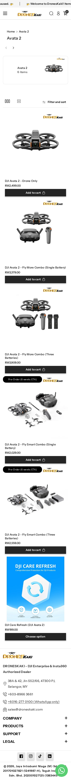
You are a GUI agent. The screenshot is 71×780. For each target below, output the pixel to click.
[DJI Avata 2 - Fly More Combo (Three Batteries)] (35, 318)
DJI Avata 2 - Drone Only (21, 181)
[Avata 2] (35, 70)
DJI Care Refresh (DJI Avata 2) (25, 625)
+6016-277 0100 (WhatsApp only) (34, 702)
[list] (18, 101)
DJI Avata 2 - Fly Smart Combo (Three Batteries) (30, 536)
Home (11, 31)
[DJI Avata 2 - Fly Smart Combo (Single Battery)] (35, 408)
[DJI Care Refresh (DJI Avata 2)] (35, 589)
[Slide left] (6, 48)
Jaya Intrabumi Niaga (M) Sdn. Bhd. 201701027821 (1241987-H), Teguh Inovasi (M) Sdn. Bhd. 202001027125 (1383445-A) (35, 770)
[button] (6, 13)
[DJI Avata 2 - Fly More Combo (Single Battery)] (35, 231)
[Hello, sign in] (58, 13)
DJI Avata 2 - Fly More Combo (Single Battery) (35, 267)
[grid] (7, 101)
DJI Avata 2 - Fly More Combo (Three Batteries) (29, 356)
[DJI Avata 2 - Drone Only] (35, 145)
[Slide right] (13, 48)
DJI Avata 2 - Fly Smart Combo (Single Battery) (30, 446)
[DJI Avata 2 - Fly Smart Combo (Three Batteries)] (35, 498)
